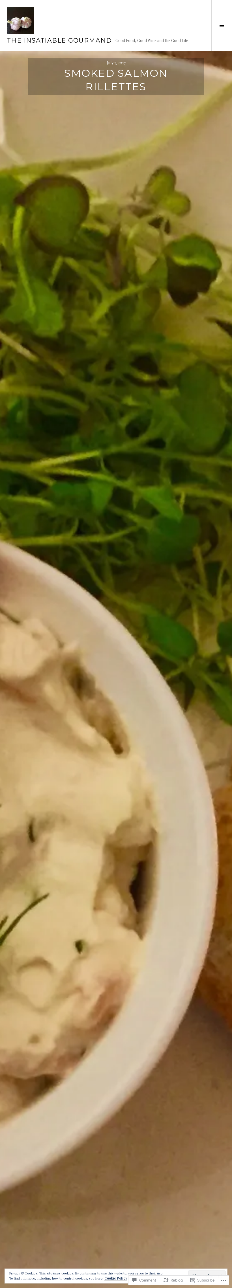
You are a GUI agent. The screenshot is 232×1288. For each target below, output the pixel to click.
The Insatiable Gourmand (59, 40)
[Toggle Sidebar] (221, 25)
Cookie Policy (115, 1278)
